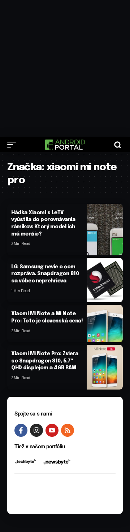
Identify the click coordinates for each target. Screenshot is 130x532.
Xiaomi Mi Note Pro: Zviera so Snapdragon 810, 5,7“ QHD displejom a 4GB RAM (44, 360)
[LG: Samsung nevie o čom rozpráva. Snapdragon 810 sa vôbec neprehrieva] (105, 280)
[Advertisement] (65, 68)
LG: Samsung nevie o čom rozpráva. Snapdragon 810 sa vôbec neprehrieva (45, 273)
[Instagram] (36, 430)
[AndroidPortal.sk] (65, 144)
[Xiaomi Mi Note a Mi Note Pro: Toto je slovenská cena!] (105, 323)
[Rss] (67, 430)
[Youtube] (52, 430)
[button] (13, 145)
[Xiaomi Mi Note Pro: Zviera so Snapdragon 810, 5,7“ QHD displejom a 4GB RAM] (105, 367)
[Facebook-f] (20, 430)
